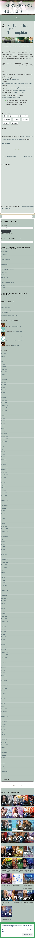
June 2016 (3, 667)
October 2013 (4, 750)
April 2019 (3, 580)
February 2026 (4, 369)
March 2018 (3, 613)
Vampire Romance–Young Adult (7, 282)
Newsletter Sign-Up (5, 267)
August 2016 (3, 662)
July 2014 (3, 726)
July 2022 (3, 479)
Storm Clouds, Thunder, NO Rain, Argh (9, 315)
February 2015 (4, 708)
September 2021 (4, 505)
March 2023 (3, 459)
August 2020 (3, 539)
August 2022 (3, 477)
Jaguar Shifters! (4, 264)
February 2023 (4, 461)
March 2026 (3, 366)
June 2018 (3, 605)
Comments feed (4, 771)
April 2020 (3, 549)
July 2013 (3, 757)
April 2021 (3, 518)
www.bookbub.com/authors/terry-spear (11, 97)
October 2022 (4, 472)
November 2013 (4, 747)
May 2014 (3, 732)
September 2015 (4, 690)
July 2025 (3, 387)
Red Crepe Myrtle (15, 345)
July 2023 (3, 448)
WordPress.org (4, 774)
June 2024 (3, 420)
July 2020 (3, 541)
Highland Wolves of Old (6, 259)
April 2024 (3, 425)
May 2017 (3, 639)
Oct (3, 25)
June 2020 (3, 544)
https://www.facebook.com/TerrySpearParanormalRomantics (16, 87)
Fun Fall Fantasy (4, 312)
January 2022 (4, 495)
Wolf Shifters (3, 285)
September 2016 (4, 659)
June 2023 (3, 451)
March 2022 (3, 490)
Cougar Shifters (4, 256)
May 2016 (3, 670)
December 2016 (4, 652)
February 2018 (4, 616)
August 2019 (3, 569)
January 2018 (4, 618)
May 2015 (3, 701)
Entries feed (3, 768)
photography (4, 137)
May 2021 (3, 515)
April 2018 (3, 611)
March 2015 (3, 706)
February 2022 (4, 492)
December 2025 (4, 374)
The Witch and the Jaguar (9, 156)
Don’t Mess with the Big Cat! (7, 310)
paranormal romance (28, 136)
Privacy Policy (4, 272)
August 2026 (3, 353)
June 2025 (3, 389)
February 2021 (4, 523)
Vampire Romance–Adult (6, 280)
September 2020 (4, 536)
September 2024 (4, 413)
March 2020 (3, 551)
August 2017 (3, 631)
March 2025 (3, 397)
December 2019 (4, 559)
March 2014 (3, 737)
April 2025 (3, 395)
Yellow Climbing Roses (5, 307)
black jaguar (18, 137)
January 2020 (4, 557)
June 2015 (3, 698)
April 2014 (3, 734)
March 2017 (3, 644)
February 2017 (4, 647)
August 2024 (3, 415)
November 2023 (4, 438)
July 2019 (3, 572)
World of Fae (3, 287)
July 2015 (3, 695)
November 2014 (4, 716)
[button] (8, 40)
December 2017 (4, 621)
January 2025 (4, 402)
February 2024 (4, 430)
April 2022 (3, 487)
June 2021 (3, 513)
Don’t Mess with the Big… (17, 336)
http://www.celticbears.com (19, 90)
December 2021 (4, 497)
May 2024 (3, 423)
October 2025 (4, 379)
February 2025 (4, 400)
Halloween (30, 137)
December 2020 (4, 528)
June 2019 (3, 575)
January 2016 (4, 680)
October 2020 (4, 533)
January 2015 (4, 711)
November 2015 (4, 685)
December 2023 (4, 436)
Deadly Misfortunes (5, 305)
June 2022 (3, 482)
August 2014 (3, 724)
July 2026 (3, 356)
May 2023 (3, 454)
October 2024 (4, 410)
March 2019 (3, 582)
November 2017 (4, 623)
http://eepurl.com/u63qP (18, 92)
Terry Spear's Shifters (17, 8)
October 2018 (4, 595)
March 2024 (3, 428)
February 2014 (4, 739)
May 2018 (3, 608)
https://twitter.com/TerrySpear (13, 88)
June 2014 (3, 729)
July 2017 (3, 634)
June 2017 (3, 636)
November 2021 (4, 500)
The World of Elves (5, 274)
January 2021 (4, 526)
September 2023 (4, 443)
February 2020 (4, 554)
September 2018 (4, 598)
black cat (14, 137)
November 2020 (4, 531)
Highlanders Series (5, 262)
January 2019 (4, 587)
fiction (26, 137)
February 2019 (4, 585)
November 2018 (4, 593)
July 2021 (3, 510)
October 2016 (4, 657)
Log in (2, 766)
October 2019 (4, 564)
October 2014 (4, 719)
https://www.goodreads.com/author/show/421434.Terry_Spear (17, 83)
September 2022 (4, 474)
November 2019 (4, 562)
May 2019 (3, 577)
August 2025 (3, 384)
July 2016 (3, 665)
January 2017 (4, 649)
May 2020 (3, 546)
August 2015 (3, 693)
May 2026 (3, 361)
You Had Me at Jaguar (19, 139)
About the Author (4, 251)
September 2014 (4, 721)
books (22, 136)
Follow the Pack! (6, 231)
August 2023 (3, 446)
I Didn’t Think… (28, 156)
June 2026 (3, 359)
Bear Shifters (4, 254)
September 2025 (4, 382)
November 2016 (4, 654)
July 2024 (3, 418)
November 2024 (4, 407)
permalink (4, 140)
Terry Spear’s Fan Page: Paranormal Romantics (14, 293)
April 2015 (3, 703)
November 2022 (4, 469)
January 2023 (4, 464)
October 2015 (4, 688)
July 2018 (3, 603)
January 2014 (4, 742)
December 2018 (4, 590)
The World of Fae (4, 277)
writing (13, 139)
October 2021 (4, 503)
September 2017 (4, 629)
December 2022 (4, 467)
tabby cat (9, 139)
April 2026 (3, 364)
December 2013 (4, 744)
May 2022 (3, 485)
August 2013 (3, 755)
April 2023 (3, 456)
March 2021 (3, 521)
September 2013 (4, 752)
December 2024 (4, 405)
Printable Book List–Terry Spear (7, 269)
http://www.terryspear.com (12, 79)
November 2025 (4, 377)
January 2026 (4, 371)
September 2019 (4, 567)
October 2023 (4, 441)
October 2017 (4, 626)
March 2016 (3, 675)
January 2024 (4, 433)
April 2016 (3, 672)
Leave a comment (6, 143)
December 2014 (4, 714)
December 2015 (4, 683)
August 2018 (3, 600)
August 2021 (3, 508)
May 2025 (3, 392)
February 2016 (4, 677)
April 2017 (3, 641)
